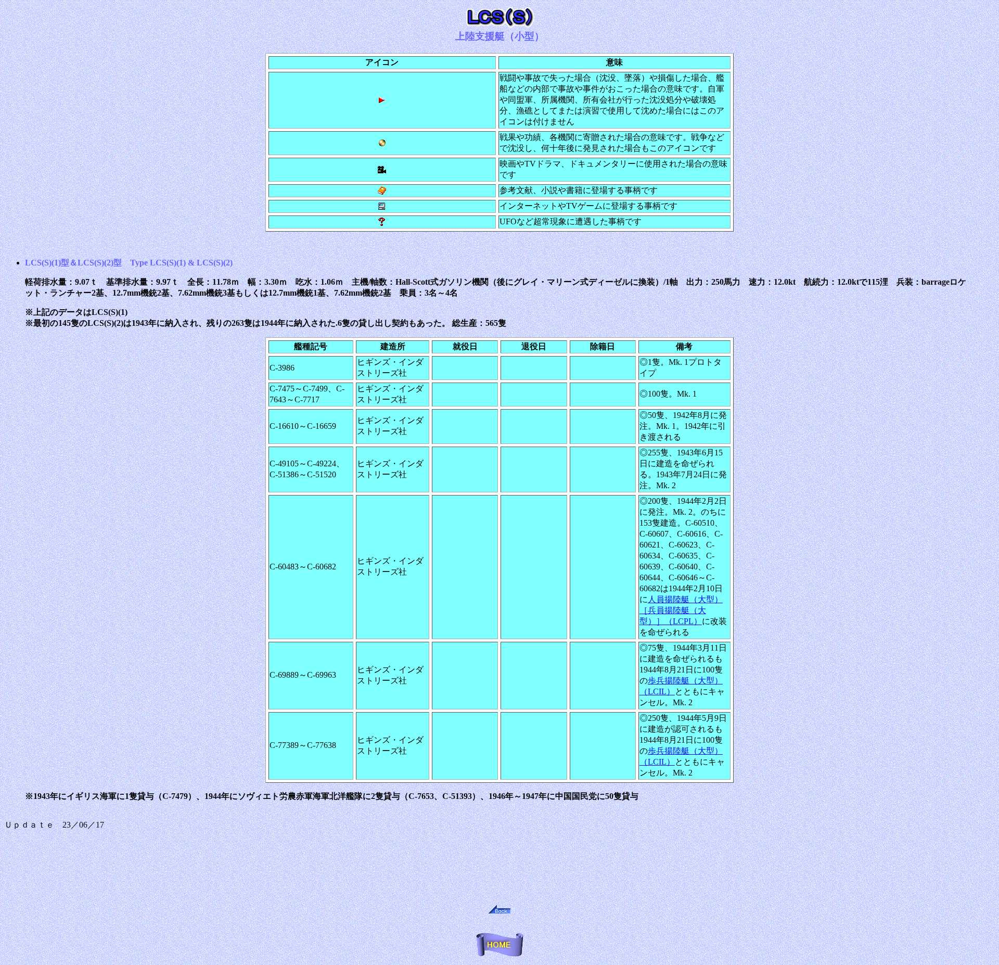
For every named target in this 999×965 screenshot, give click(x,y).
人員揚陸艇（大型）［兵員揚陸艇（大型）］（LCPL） (681, 610)
